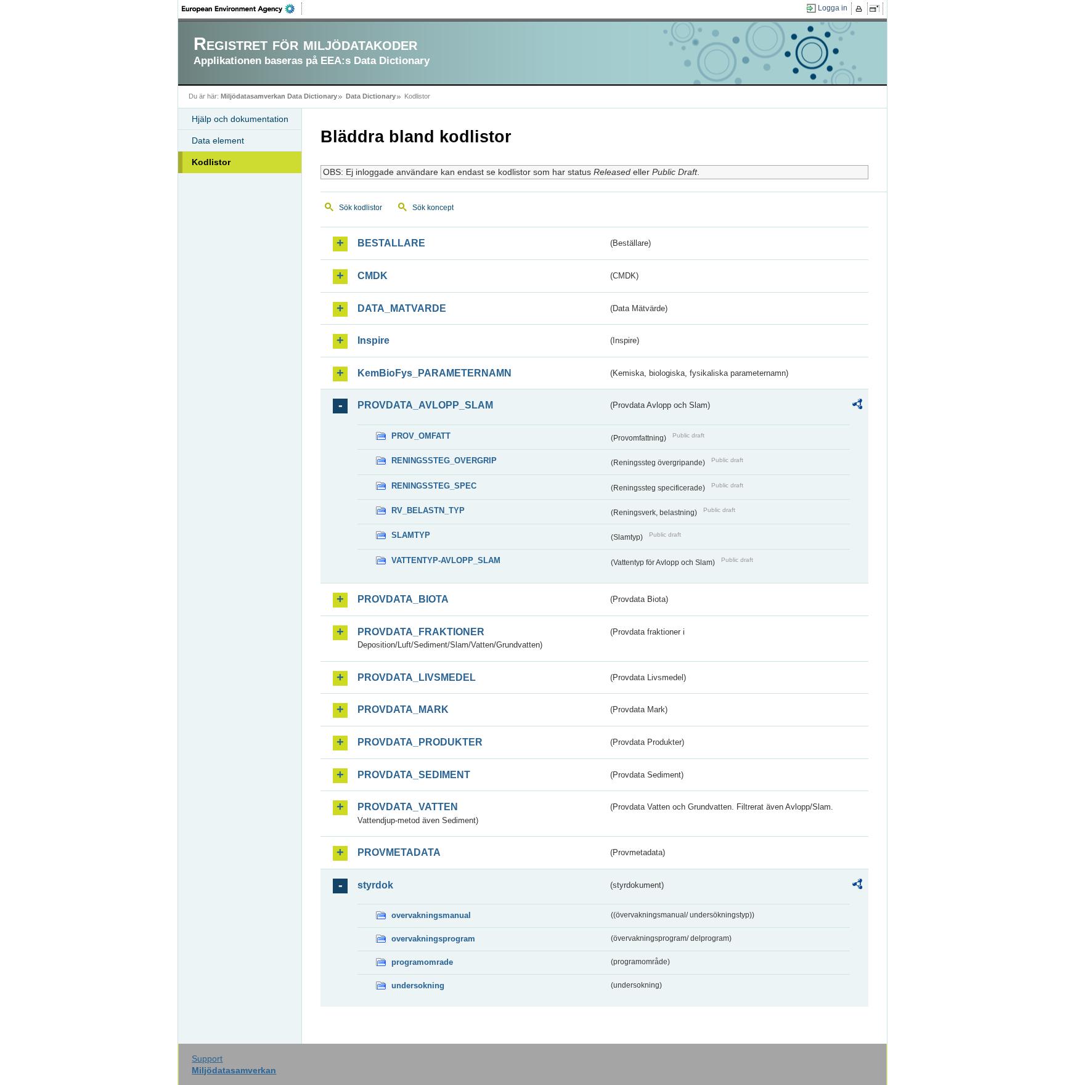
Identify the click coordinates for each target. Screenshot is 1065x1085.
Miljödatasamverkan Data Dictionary (279, 96)
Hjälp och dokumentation (240, 119)
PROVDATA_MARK (403, 709)
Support (207, 1058)
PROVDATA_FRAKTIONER (420, 632)
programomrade (422, 962)
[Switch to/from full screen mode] (877, 8)
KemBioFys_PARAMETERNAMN (434, 373)
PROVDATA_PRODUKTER (420, 742)
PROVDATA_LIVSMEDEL (416, 677)
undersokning (417, 985)
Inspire (373, 340)
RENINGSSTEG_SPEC (433, 485)
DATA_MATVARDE (401, 308)
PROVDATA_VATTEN (407, 807)
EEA (242, 8)
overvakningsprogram (433, 938)
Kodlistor (211, 162)
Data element (218, 140)
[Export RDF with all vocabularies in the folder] (857, 406)
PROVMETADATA (399, 852)
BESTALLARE (391, 243)
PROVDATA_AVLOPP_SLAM (425, 405)
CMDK (372, 275)
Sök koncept (433, 207)
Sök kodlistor (360, 207)
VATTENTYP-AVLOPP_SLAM (445, 560)
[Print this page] (861, 8)
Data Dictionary (371, 96)
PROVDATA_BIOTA (403, 599)
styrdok (375, 885)
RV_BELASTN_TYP (428, 510)
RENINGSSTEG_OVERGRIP (444, 460)
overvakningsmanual (431, 915)
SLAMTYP (410, 535)
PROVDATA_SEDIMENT (413, 775)
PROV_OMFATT (421, 436)
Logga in (832, 8)
